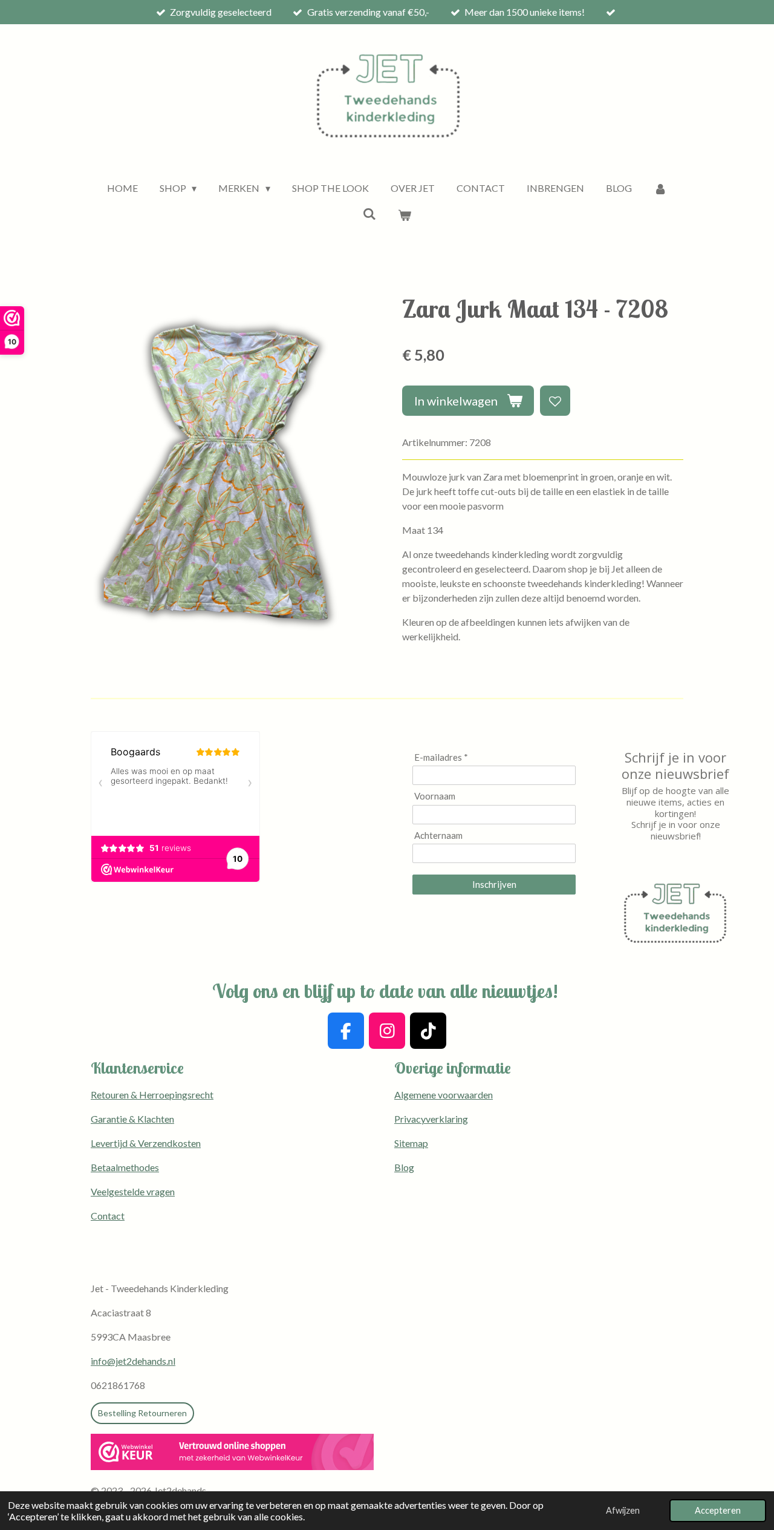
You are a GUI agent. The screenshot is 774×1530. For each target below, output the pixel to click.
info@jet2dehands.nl (133, 1361)
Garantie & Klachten (132, 1119)
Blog (404, 1167)
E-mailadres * (441, 757)
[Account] (660, 188)
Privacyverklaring (431, 1119)
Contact (108, 1215)
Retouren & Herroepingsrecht (152, 1094)
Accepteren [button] (718, 1510)
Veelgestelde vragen (133, 1191)
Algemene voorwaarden (443, 1094)
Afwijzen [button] (623, 1510)
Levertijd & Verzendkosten (146, 1143)
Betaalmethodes (125, 1167)
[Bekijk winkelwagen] (404, 215)
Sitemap (411, 1143)
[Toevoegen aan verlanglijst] (555, 401)
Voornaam (434, 795)
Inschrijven (494, 884)
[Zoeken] (369, 213)
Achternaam (438, 835)
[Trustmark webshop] (232, 1454)
